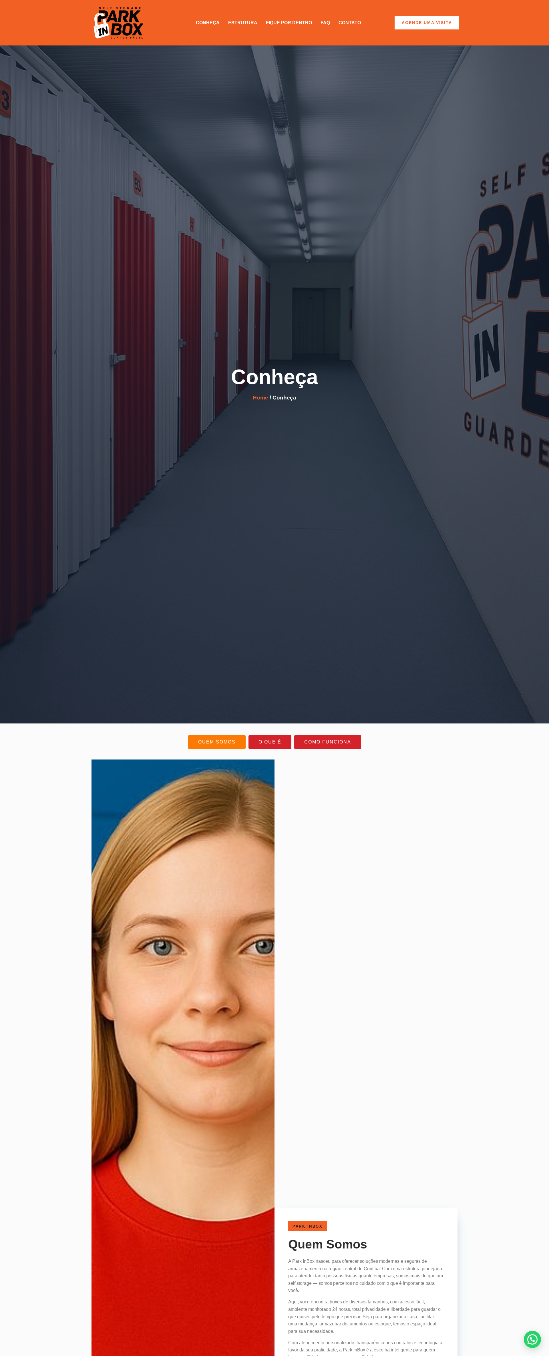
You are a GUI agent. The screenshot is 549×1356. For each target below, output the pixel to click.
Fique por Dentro (289, 22)
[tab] (217, 742)
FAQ (325, 22)
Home (260, 398)
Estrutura (242, 22)
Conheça (208, 22)
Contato (350, 22)
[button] (532, 1339)
